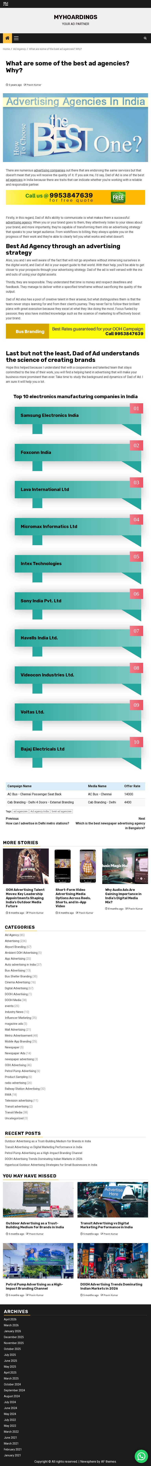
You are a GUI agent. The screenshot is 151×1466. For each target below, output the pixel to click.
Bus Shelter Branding (18, 976)
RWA (8, 1094)
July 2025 (10, 1354)
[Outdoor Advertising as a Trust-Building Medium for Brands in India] (38, 1199)
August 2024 (12, 1396)
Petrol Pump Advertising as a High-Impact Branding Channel (43, 1153)
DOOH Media (13, 1000)
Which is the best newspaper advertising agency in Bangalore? (110, 823)
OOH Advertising (15, 1065)
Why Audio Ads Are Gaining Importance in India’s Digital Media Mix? (123, 896)
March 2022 (11, 1431)
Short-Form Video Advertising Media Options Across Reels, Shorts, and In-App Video (73, 898)
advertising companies (49, 170)
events (9, 1006)
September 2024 (14, 1390)
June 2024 (10, 1408)
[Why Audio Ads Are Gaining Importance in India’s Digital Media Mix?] (125, 866)
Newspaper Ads (15, 1053)
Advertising (12, 941)
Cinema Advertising (17, 982)
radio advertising (15, 1083)
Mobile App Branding (18, 1041)
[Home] (7, 38)
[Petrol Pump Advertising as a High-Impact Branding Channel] (38, 1261)
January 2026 (12, 1331)
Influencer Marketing (18, 1018)
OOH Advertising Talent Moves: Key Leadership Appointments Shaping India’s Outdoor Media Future (25, 898)
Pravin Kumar (34, 85)
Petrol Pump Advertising (20, 1071)
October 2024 (12, 1384)
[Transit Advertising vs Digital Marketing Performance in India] (112, 1199)
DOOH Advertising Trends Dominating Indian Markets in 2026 (43, 1159)
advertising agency (19, 222)
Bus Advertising (15, 970)
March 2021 (11, 1443)
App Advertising (15, 958)
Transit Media (13, 1112)
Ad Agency (12, 935)
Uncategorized (14, 1118)
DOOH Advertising (16, 994)
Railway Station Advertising (22, 1089)
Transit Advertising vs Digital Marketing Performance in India (43, 1147)
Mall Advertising (15, 1029)
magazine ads (14, 1023)
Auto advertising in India (20, 964)
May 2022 (10, 1425)
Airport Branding (15, 947)
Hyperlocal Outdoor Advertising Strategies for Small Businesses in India (51, 1165)
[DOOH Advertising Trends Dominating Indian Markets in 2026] (112, 1261)
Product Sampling (16, 1077)
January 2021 (12, 1455)
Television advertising (18, 1100)
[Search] (145, 38)
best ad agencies (61, 811)
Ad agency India (39, 811)
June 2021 (10, 1437)
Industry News (14, 1012)
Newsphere (88, 1461)
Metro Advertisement (18, 1035)
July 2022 (10, 1419)
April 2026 (10, 1319)
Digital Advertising (16, 988)
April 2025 (10, 1372)
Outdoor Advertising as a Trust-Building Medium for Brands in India (48, 1141)
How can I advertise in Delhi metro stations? (37, 821)
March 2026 (11, 1325)
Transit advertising (17, 1106)
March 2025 (11, 1378)
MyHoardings (75, 17)
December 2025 (14, 1337)
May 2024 (10, 1414)
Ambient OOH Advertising (21, 953)
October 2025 (12, 1349)
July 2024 (10, 1402)
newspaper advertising (19, 1059)
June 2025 (10, 1360)
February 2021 (13, 1449)
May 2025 (10, 1366)
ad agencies (14, 180)
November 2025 (14, 1343)
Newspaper (12, 1047)
